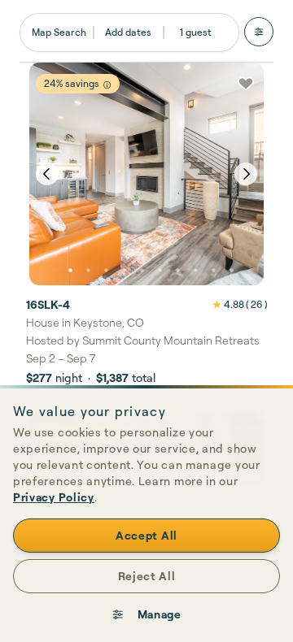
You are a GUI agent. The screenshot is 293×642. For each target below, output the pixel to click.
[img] (107, 85)
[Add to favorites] (245, 83)
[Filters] (258, 31)
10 (231, 270)
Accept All (146, 535)
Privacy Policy (53, 497)
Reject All (147, 576)
